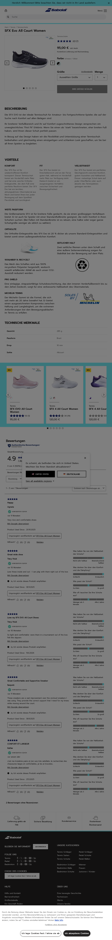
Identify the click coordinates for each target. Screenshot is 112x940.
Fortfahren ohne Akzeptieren (56, 925)
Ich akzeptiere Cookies (77, 933)
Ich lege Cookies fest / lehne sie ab (41, 933)
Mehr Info (59, 920)
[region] (56, 922)
